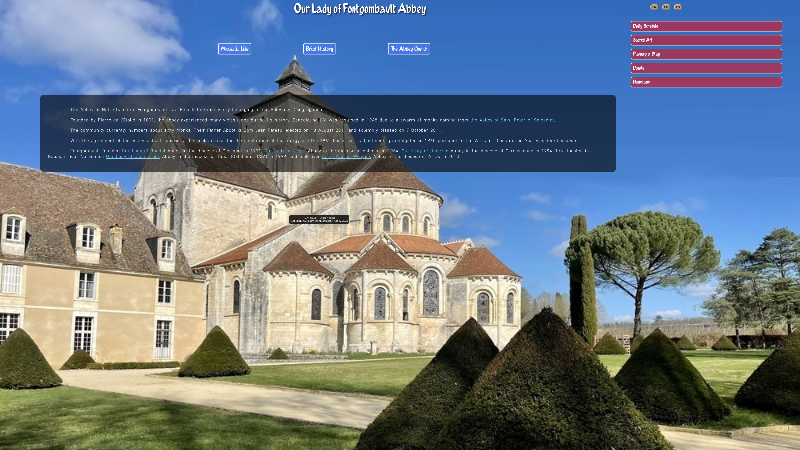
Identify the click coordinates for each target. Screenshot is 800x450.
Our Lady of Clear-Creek (133, 156)
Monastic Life (235, 49)
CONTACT (310, 217)
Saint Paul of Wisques (346, 156)
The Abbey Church (409, 49)
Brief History (319, 49)
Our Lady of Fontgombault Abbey (360, 8)
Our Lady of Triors (285, 151)
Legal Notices (327, 217)
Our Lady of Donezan (425, 151)
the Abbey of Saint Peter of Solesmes (512, 120)
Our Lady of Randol (143, 151)
